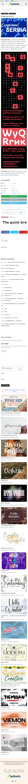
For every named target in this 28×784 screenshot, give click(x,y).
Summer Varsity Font (10, 268)
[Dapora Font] (14, 652)
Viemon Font (5, 730)
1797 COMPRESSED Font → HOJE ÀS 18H (13, 320)
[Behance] (12, 781)
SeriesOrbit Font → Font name (11, 317)
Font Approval (8, 772)
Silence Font (4, 247)
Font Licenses (20, 770)
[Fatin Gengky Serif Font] (14, 515)
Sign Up (8, 0)
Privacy (9, 770)
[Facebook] (15, 781)
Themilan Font (5, 707)
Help (6, 308)
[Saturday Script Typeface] (14, 583)
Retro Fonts (3, 641)
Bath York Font (5, 503)
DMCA (14, 770)
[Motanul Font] (14, 560)
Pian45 (2, 268)
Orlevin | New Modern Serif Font (12, 265)
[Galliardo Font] (14, 630)
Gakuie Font (4, 480)
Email (3, 379)
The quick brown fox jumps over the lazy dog (15, 222)
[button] (26, 4)
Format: (4, 185)
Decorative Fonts (5, 572)
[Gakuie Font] (14, 470)
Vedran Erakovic (15, 190)
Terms (5, 770)
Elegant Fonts (4, 664)
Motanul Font (5, 570)
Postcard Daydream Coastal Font (11, 413)
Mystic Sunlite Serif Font (8, 458)
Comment (4, 350)
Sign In (2, 0)
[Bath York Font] (14, 493)
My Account (15, 0)
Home (3, 9)
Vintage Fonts (16, 641)
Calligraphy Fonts (5, 437)
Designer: (4, 190)
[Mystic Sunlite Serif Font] (14, 448)
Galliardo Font (5, 640)
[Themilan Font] (14, 697)
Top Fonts (21, 772)
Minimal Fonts (11, 664)
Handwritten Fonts (5, 415)
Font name (7, 314)
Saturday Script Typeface (8, 593)
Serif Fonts (18, 415)
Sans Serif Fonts (18, 9)
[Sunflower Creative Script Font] (14, 675)
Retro (6, 284)
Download (15, 196)
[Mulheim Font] (14, 742)
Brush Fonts (4, 709)
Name (3, 373)
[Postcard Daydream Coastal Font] (14, 403)
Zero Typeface (4, 240)
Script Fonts (13, 415)
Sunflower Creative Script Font (10, 685)
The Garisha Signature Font (9, 435)
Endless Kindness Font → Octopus (12, 271)
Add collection (14, 203)
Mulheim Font (5, 752)
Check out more (15, 199)
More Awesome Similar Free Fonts (14, 391)
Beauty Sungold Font (7, 548)
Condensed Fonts (5, 505)
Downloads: (5, 188)
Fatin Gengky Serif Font (8, 525)
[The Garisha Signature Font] (14, 425)
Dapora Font (4, 662)
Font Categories (9, 9)
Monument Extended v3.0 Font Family (16, 262)
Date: (3, 183)
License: (4, 193)
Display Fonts (4, 460)
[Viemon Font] (14, 720)
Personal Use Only (15, 193)
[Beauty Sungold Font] (14, 538)
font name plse (8, 287)
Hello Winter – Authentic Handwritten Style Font (13, 616)
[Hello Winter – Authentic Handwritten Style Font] (14, 605)
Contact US (15, 772)
